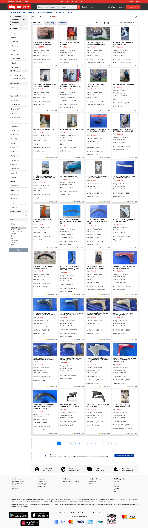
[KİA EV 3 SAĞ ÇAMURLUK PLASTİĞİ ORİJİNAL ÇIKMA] (98, 258)
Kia (71, 12)
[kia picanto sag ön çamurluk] (45, 121)
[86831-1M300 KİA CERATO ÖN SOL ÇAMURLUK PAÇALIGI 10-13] (98, 121)
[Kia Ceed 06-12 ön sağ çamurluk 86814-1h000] (124, 396)
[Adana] (18, 239)
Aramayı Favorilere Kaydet (124, 456)
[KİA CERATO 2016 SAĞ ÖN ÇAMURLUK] (45, 211)
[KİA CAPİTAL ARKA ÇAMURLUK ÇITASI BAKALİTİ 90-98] (124, 167)
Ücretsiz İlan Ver (133, 7)
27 (106, 443)
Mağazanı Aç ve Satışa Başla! (71, 481)
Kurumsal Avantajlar (14, 2)
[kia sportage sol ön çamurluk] (124, 76)
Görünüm (99, 23)
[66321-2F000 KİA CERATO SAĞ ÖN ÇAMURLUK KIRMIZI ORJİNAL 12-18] (124, 350)
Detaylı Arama (87, 7)
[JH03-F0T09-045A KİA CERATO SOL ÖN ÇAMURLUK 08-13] (71, 304)
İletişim (90, 483)
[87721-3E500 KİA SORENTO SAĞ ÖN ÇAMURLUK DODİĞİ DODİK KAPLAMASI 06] (45, 396)
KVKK (13, 486)
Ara (18, 250)
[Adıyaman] (18, 241)
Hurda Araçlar (41, 486)
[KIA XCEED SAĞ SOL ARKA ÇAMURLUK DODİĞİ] (45, 258)
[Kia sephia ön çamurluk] (71, 167)
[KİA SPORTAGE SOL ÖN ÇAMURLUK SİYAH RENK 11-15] (45, 304)
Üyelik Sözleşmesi (17, 483)
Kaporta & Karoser (46, 12)
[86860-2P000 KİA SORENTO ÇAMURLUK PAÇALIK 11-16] (124, 121)
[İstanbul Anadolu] (18, 231)
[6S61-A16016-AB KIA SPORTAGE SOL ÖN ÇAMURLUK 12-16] (45, 350)
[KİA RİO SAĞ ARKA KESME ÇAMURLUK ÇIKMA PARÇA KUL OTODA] (45, 167)
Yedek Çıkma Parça (42, 481)
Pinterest (116, 488)
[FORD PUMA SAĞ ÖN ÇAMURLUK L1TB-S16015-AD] (71, 76)
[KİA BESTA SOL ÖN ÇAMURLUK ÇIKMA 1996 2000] (98, 167)
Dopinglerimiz (92, 481)
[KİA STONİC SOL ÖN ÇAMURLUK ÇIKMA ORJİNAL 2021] (45, 76)
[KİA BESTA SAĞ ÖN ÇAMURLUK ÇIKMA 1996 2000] (124, 211)
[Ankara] (18, 233)
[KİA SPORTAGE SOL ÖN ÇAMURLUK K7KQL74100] (45, 34)
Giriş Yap (111, 7)
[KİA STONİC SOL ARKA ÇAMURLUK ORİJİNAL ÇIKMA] (98, 34)
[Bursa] (18, 237)
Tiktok (116, 490)
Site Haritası (15, 488)
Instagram (117, 484)
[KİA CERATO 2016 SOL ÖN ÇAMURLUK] (71, 34)
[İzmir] (18, 235)
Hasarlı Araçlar (41, 484)
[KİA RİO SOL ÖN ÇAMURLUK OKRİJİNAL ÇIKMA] (124, 34)
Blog (26, 2)
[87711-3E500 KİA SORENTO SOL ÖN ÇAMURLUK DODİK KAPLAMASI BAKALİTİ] (71, 258)
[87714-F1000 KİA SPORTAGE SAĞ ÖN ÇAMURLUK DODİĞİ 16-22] (98, 211)
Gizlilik (14, 484)
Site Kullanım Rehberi (18, 481)
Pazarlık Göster (18, 75)
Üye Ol (121, 7)
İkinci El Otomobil (42, 483)
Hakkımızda (15, 490)
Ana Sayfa (16, 12)
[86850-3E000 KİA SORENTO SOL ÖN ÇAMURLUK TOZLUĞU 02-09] (71, 211)
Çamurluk (61, 12)
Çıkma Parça (30, 12)
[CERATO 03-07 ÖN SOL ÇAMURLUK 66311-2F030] (71, 396)
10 (96, 443)
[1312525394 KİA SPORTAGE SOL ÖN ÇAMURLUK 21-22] (124, 304)
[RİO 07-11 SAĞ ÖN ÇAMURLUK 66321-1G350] (98, 396)
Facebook (116, 481)
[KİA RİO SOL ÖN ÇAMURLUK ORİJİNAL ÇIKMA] (98, 76)
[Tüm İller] (18, 228)
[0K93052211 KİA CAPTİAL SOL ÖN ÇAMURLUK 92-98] (98, 304)
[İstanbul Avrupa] (18, 229)
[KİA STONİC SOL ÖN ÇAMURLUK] (71, 121)
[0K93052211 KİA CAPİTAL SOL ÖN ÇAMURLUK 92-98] (124, 258)
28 (111, 443)
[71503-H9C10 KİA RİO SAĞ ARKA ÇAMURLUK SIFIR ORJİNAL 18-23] (98, 350)
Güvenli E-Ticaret (134, 2)
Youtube (116, 486)
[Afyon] (18, 242)
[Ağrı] (18, 244)
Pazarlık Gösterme (19, 79)
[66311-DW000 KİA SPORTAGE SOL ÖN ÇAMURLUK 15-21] (71, 350)
